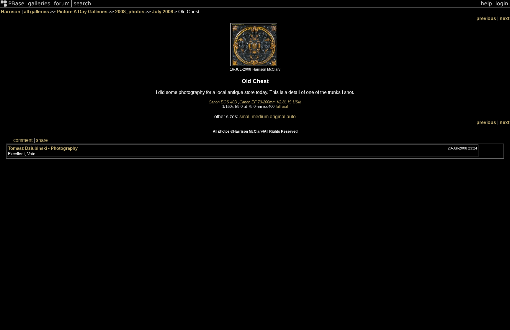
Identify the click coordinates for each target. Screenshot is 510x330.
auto (291, 116)
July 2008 (162, 11)
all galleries (36, 11)
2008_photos (129, 11)
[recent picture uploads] (39, 6)
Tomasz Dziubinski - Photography (43, 148)
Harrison (10, 11)
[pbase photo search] (82, 6)
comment (22, 140)
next (504, 18)
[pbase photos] (13, 6)
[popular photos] (286, 6)
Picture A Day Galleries (82, 11)
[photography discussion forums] (62, 6)
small (245, 116)
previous (486, 18)
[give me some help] (486, 6)
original (277, 116)
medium (260, 116)
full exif (282, 106)
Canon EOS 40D (223, 102)
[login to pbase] (502, 6)
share (42, 140)
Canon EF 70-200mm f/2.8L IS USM (270, 102)
